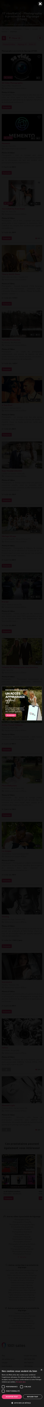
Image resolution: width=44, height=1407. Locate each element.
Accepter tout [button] (12, 1397)
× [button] (41, 1370)
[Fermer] (40, 3)
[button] (22, 1402)
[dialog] (22, 1387)
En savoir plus (21, 1382)
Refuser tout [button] (32, 1397)
